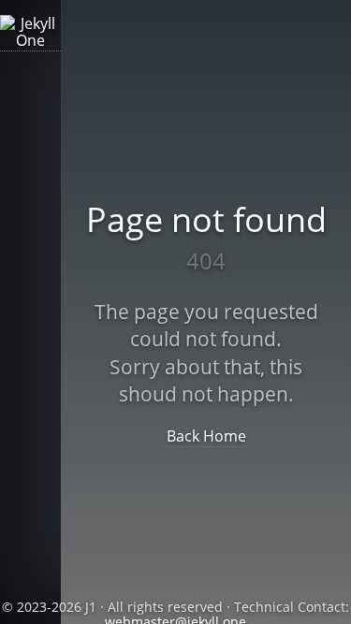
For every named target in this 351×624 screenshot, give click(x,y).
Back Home (206, 436)
